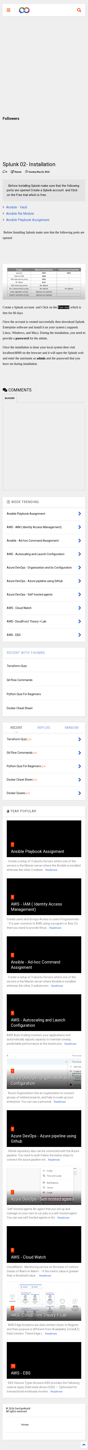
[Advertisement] (44, 66)
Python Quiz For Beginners (24, 694)
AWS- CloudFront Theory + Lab (39, 1315)
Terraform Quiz (17, 666)
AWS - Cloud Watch (28, 1257)
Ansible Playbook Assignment (27, 220)
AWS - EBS (20, 1373)
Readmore (51, 870)
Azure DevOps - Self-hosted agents (42, 1199)
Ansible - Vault (16, 207)
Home (25, 1424)
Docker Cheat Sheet (20, 708)
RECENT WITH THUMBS (26, 653)
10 (13, 1366)
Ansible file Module (20, 214)
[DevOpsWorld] (24, 11)
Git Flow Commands (20, 680)
